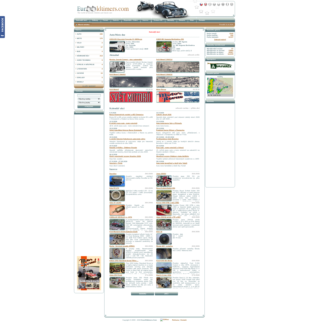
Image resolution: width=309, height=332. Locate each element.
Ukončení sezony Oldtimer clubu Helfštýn (172, 156)
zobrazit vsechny (182, 108)
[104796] (117, 244)
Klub (192, 20)
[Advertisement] (154, 304)
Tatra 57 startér (115, 203)
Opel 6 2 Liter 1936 (163, 275)
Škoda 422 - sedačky (164, 246)
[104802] (164, 186)
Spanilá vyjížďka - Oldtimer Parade (123, 147)
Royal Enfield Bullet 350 (165, 188)
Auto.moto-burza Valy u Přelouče (169, 123)
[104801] (117, 215)
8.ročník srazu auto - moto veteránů (123, 123)
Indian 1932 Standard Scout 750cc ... (123, 260)
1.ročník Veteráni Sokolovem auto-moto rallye (127, 139)
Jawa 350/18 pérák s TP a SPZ (168, 217)
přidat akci (195, 108)
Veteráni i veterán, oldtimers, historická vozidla (102, 8)
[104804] (117, 230)
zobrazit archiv (194, 55)
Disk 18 (159, 231)
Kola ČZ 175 (114, 188)
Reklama (175, 320)
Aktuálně (114, 55)
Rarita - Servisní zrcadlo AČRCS (122, 246)
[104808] (164, 288)
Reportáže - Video (131, 20)
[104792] (117, 259)
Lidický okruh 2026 (163, 114)
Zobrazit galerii (220, 39)
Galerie (116, 20)
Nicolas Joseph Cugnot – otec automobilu (125, 59)
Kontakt (202, 20)
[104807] (164, 201)
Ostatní (90, 73)
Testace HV (158, 20)
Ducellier (113, 174)
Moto (90, 38)
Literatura (90, 69)
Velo (90, 43)
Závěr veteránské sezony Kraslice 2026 (125, 156)
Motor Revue (161, 89)
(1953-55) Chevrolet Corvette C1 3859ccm (125, 39)
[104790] (164, 259)
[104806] (117, 201)
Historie (182, 20)
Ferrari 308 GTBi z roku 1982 (167, 203)
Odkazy (95, 20)
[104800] (164, 215)
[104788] (164, 244)
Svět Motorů (114, 89)
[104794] (117, 186)
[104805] (164, 230)
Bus (90, 51)
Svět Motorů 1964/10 (164, 74)
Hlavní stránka (83, 24)
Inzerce (113, 169)
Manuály (170, 20)
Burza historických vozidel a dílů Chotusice (126, 114)
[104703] (117, 288)
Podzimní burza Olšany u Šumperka (170, 130)
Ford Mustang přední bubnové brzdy (123, 231)
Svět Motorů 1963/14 (164, 59)
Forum (105, 20)
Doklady (90, 77)
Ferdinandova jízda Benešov (167, 139)
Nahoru (142, 294)
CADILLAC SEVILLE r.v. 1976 (120, 217)
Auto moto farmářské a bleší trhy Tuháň (171, 163)
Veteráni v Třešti (115, 163)
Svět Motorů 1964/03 (117, 74)
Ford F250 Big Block (164, 260)
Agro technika (90, 60)
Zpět (166, 294)
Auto (90, 34)
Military (90, 47)
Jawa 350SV (161, 174)
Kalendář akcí (116, 108)
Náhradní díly (90, 56)
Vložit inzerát (89, 86)
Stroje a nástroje (90, 64)
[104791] (117, 273)
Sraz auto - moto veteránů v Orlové (170, 147)
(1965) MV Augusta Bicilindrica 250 (170, 39)
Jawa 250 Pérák (115, 275)
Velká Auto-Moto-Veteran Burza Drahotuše (125, 130)
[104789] (164, 273)
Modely (90, 82)
